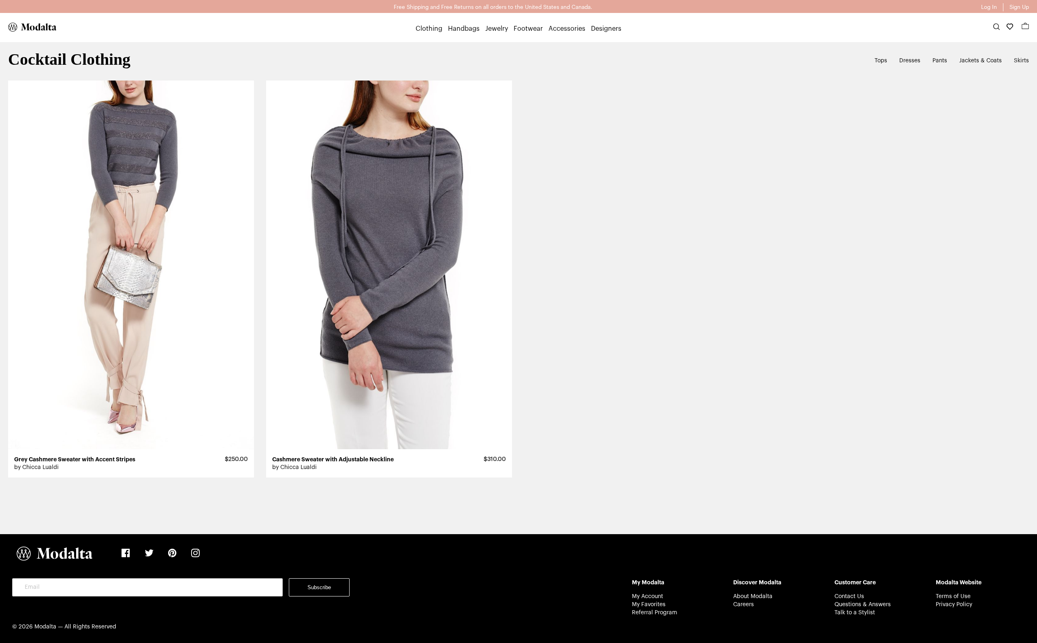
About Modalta (752, 596)
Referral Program (654, 612)
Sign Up (1019, 7)
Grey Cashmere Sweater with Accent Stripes (74, 459)
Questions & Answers (862, 604)
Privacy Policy (954, 604)
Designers (606, 28)
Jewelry (496, 28)
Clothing (429, 28)
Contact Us (849, 596)
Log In (989, 7)
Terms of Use (953, 596)
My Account (647, 596)
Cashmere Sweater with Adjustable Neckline (333, 459)
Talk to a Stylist (854, 612)
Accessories (566, 28)
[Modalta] (28, 27)
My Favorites (649, 604)
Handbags (464, 28)
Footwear (528, 28)
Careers (743, 604)
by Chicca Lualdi (36, 467)
